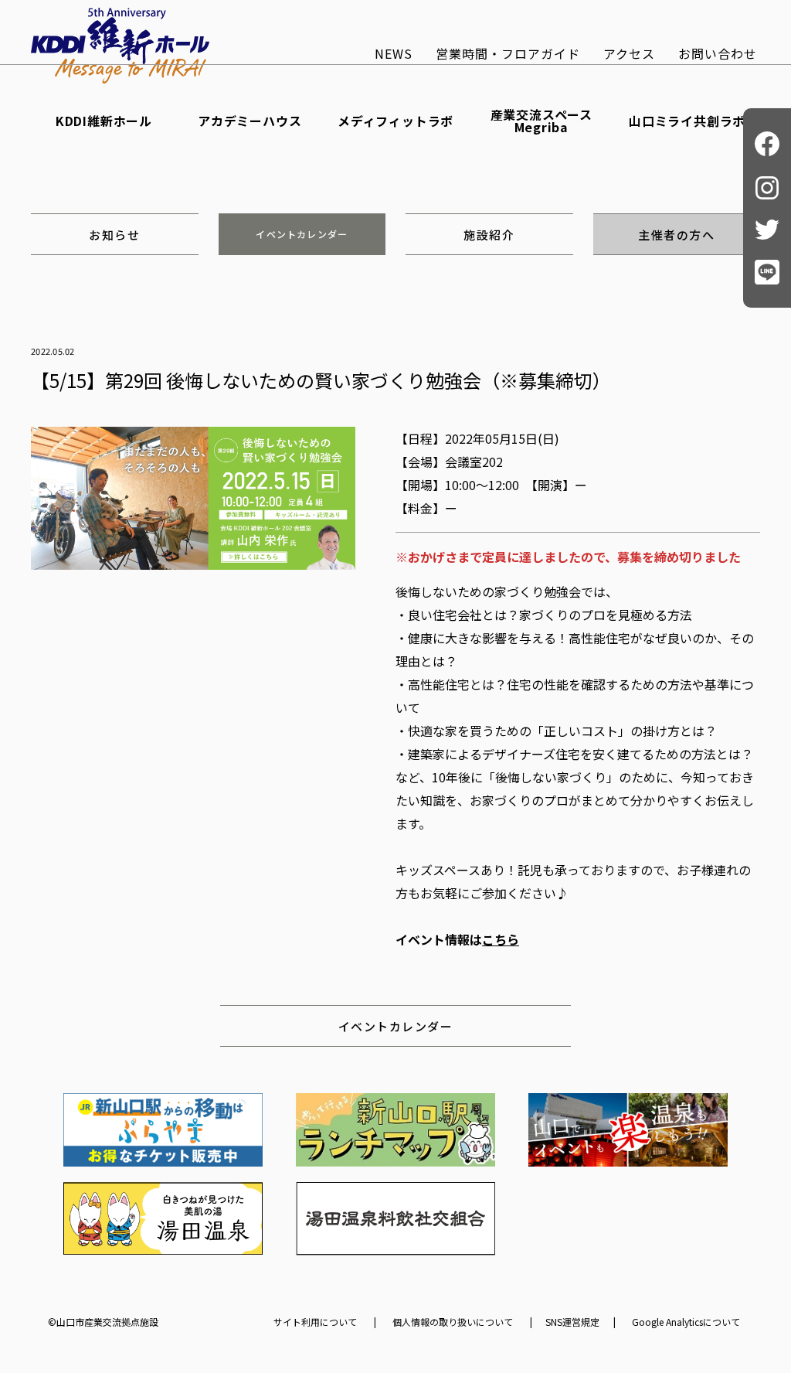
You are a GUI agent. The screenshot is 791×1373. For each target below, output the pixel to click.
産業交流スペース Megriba (541, 120)
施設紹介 (488, 235)
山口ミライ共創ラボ (687, 120)
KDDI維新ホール (104, 120)
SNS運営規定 (572, 1322)
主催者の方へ (676, 235)
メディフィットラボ (395, 120)
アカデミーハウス (249, 120)
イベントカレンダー (302, 233)
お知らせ (114, 235)
